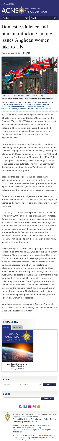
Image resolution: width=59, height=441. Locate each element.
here (21, 432)
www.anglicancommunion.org (29, 428)
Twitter (28, 310)
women (48, 109)
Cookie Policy (43, 419)
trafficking (13, 109)
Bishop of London (25, 102)
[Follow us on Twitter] (25, 406)
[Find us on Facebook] (20, 406)
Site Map (35, 422)
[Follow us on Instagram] (29, 406)
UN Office (22, 109)
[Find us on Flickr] (34, 406)
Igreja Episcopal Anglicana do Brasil (16, 104)
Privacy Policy (30, 419)
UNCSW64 (39, 109)
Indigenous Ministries (41, 104)
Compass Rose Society (46, 438)
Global (51, 102)
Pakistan (40, 107)
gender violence (40, 102)
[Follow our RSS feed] (38, 406)
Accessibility (18, 419)
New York (32, 107)
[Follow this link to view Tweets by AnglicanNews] (17, 350)
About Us (27, 422)
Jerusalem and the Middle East (14, 107)
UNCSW (30, 109)
